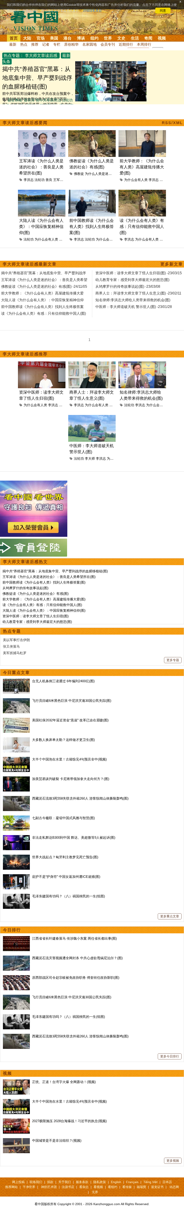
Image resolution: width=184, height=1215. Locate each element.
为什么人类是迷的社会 (101, 174)
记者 (45, 44)
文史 (121, 38)
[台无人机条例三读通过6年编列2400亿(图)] (16, 681)
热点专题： (14, 55)
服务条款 (82, 1182)
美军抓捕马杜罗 (14, 653)
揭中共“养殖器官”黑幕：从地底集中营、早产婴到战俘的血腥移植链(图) (37, 78)
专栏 (56, 44)
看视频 (98, 1187)
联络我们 (36, 1182)
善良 (49, 180)
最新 (12, 44)
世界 (108, 38)
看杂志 (84, 1187)
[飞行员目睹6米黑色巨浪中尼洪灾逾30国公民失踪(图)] (16, 700)
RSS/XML (172, 122)
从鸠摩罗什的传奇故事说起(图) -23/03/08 (127, 286)
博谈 (81, 38)
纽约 (94, 38)
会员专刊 (108, 44)
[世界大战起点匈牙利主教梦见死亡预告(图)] (16, 857)
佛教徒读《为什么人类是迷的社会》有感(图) (35, 593)
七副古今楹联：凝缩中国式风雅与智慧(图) (63, 818)
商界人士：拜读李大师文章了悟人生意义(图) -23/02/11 (138, 293)
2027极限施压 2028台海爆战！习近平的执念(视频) (69, 1121)
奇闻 (148, 38)
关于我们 (64, 1182)
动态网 (174, 1187)
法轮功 (40, 180)
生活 (135, 38)
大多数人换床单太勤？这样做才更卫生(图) (63, 740)
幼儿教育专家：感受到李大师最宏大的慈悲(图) (37, 622)
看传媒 (127, 1187)
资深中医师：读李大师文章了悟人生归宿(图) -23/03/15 (138, 273)
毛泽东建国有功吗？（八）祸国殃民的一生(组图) (68, 896)
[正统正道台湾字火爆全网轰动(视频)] (16, 1082)
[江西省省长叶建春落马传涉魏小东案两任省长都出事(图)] (16, 938)
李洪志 (29, 180)
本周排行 (144, 44)
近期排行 (126, 44)
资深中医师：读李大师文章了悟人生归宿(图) (35, 616)
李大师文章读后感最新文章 (30, 264)
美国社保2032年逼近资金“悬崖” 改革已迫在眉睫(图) (70, 720)
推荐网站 (11, 1187)
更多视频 (172, 1160)
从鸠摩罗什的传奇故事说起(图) (25, 588)
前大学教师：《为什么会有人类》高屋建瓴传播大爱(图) (142, 167)
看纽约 (112, 1187)
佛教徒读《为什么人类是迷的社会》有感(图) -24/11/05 (44, 286)
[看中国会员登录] (33, 548)
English (116, 1182)
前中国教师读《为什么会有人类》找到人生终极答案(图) (91, 226)
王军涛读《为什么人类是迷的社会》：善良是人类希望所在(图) (41, 167)
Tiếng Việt (150, 1182)
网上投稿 (18, 1182)
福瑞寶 (141, 1187)
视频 (162, 38)
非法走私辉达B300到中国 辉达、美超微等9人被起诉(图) (73, 837)
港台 (68, 38)
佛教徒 (79, 174)
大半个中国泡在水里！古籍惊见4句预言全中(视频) (69, 759)
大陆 (27, 38)
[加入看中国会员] (33, 483)
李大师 (90, 458)
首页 (14, 38)
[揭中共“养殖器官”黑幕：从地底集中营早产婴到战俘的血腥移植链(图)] (111, 64)
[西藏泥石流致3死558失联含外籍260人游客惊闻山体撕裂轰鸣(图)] (16, 798)
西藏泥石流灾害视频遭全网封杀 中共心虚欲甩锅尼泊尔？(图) (77, 958)
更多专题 (172, 660)
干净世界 (29, 1187)
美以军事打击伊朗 (16, 640)
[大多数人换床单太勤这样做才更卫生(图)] (16, 740)
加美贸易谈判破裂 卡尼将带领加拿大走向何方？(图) (70, 779)
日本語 (167, 1182)
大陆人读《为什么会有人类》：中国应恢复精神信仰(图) (41, 226)
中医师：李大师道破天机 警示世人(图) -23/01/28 (133, 307)
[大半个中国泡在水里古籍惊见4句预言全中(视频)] (16, 759)
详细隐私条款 (92, 10)
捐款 (50, 1182)
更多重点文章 (169, 916)
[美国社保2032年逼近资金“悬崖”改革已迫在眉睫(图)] (16, 720)
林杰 (62, 239)
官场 (41, 38)
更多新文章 (171, 264)
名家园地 (89, 44)
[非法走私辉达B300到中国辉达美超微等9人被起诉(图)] (16, 837)
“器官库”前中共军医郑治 (42, 100)
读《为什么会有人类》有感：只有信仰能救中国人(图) (142, 226)
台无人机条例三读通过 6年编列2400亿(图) (63, 681)
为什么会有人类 (136, 180)
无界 (95, 1192)
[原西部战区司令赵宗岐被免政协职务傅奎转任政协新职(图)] (16, 977)
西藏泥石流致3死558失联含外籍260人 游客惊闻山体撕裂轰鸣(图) (80, 798)
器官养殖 (15, 100)
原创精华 (71, 44)
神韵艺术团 (49, 1187)
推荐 (34, 44)
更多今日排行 (169, 1056)
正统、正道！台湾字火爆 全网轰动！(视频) (64, 1082)
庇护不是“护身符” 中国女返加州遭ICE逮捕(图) (66, 876)
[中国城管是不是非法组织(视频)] (16, 1140)
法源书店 (68, 1187)
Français (132, 1182)
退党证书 (157, 1187)
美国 (54, 38)
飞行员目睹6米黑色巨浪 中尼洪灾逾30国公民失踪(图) (71, 700)
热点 (23, 44)
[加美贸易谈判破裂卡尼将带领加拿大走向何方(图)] (16, 779)
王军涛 (58, 180)
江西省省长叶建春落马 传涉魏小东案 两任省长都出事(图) (74, 938)
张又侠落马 (11, 646)
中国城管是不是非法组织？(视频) (56, 1140)
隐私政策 (99, 1182)
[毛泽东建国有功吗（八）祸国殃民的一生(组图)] (16, 896)
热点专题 (12, 631)
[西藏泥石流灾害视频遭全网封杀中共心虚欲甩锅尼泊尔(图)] (16, 958)
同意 (163, 10)
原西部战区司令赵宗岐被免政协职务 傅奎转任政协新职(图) (75, 977)
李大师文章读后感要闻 (25, 122)
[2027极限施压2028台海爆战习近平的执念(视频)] (16, 1121)
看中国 (37, 20)
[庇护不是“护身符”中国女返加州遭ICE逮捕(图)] (16, 876)
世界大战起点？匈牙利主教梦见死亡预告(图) (65, 857)
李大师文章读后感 (41, 55)
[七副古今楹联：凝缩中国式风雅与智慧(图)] (16, 818)
